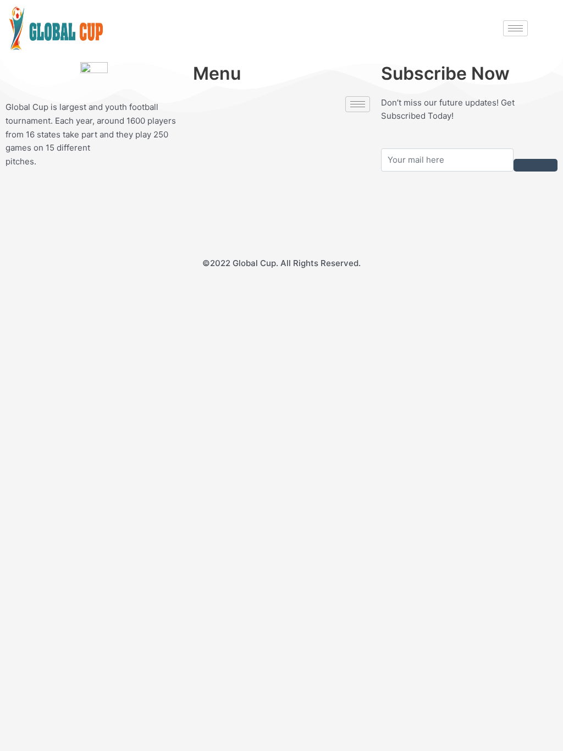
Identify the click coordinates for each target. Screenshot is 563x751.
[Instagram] (281, 228)
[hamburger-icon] (515, 28)
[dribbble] (281, 204)
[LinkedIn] (281, 179)
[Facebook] (281, 130)
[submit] (536, 165)
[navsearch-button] (540, 27)
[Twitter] (281, 154)
